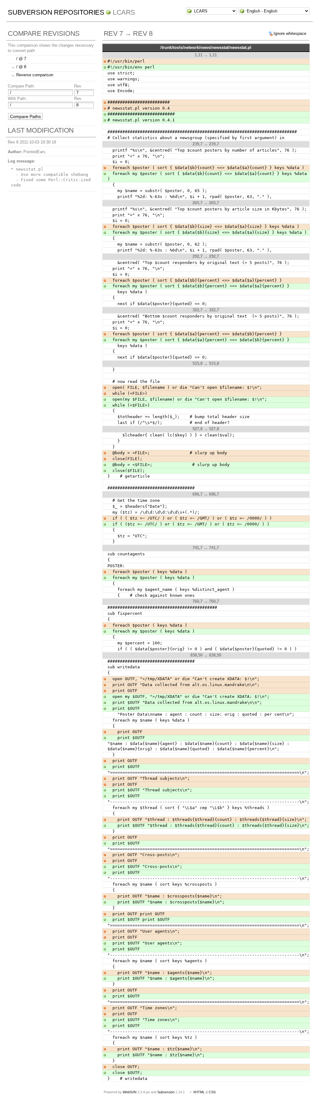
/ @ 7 (21, 58)
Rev (77, 86)
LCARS (124, 12)
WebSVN (129, 1092)
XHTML (199, 1092)
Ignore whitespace (290, 33)
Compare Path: (21, 86)
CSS (212, 1092)
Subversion (165, 1092)
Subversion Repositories (56, 12)
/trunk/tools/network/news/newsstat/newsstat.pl (205, 47)
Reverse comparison (34, 75)
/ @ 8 (21, 66)
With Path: (17, 98)
